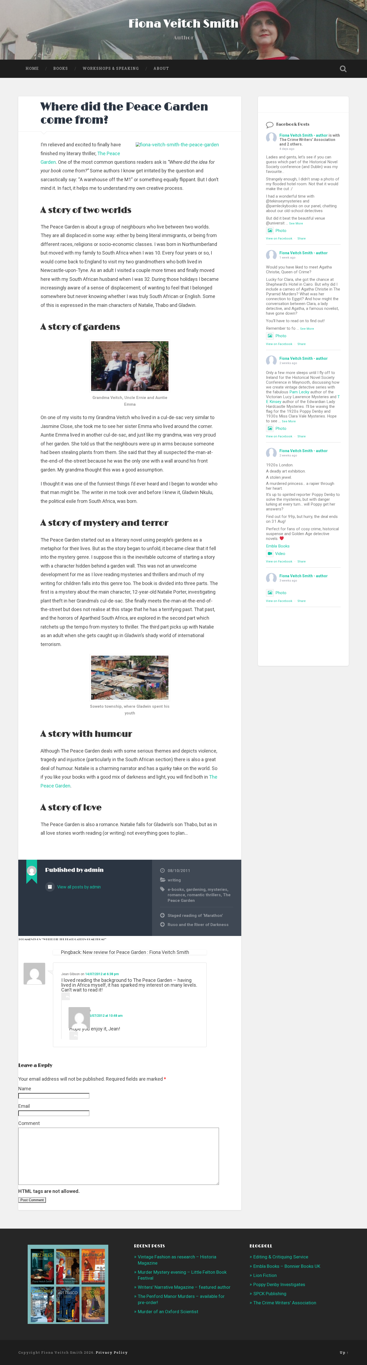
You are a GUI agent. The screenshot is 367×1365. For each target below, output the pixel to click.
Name (24, 1088)
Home (32, 68)
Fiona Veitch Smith (183, 24)
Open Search (343, 69)
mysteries (217, 889)
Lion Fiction (265, 1275)
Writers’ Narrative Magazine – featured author (184, 1287)
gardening (196, 889)
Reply (65, 996)
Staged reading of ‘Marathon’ (195, 915)
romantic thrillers (204, 894)
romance (176, 894)
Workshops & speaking (110, 68)
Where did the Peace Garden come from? (124, 113)
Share (301, 238)
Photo (280, 230)
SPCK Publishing (269, 1293)
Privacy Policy (112, 1352)
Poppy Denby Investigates (279, 1284)
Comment (29, 1123)
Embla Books (278, 546)
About (161, 68)
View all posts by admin (78, 887)
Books (60, 68)
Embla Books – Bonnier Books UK (286, 1266)
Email (24, 1106)
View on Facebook (279, 238)
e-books (176, 889)
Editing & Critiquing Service (280, 1256)
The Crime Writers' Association (284, 1302)
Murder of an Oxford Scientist (168, 1311)
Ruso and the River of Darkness (198, 924)
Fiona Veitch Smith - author (303, 135)
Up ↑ (344, 1352)
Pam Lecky (299, 392)
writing (174, 880)
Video (280, 553)
